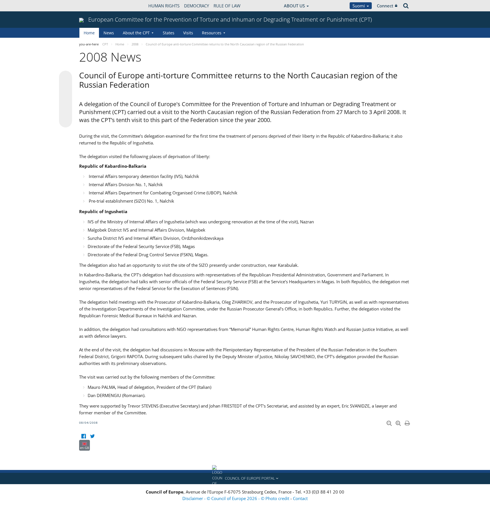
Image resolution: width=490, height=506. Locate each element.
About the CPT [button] (136, 32)
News (109, 32)
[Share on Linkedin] (65, 110)
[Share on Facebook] (65, 99)
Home (89, 32)
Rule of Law (227, 6)
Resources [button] (211, 32)
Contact (300, 498)
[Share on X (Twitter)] (65, 88)
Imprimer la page (408, 422)
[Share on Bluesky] (65, 78)
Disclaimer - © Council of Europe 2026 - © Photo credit (236, 498)
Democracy (196, 6)
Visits (188, 32)
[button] (245, 478)
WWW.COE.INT (93, 5)
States (168, 32)
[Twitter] (92, 436)
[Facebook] (83, 436)
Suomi (359, 6)
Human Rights (163, 6)
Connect (385, 6)
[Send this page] (65, 121)
